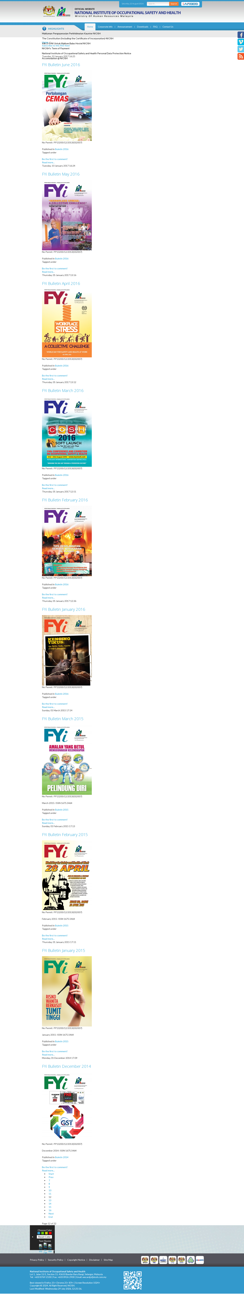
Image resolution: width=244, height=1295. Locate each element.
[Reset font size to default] (45, 1247)
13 (50, 1200)
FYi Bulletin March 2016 (62, 390)
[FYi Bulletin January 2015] (67, 991)
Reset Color (44, 1236)
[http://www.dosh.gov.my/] (182, 1259)
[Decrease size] (50, 1247)
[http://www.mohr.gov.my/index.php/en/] (172, 1259)
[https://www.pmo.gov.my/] (154, 1259)
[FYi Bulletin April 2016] (67, 323)
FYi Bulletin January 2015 (63, 950)
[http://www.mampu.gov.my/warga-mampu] (200, 1259)
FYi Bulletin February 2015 (65, 834)
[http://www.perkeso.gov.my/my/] (191, 1259)
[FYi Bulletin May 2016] (67, 214)
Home (90, 26)
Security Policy (55, 1260)
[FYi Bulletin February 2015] (67, 875)
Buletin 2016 (61, 149)
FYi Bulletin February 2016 (65, 500)
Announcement (125, 26)
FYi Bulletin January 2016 (63, 609)
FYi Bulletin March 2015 (62, 718)
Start (51, 1173)
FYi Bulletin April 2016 (61, 283)
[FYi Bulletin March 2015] (67, 759)
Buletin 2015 (61, 809)
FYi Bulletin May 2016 (61, 174)
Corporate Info (105, 26)
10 (50, 1190)
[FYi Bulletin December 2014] (67, 1107)
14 (50, 1203)
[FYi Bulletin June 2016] (67, 105)
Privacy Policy (37, 1260)
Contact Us (168, 26)
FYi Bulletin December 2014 (66, 1066)
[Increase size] (40, 1247)
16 (50, 1210)
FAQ (155, 26)
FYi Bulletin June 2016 (61, 64)
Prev (51, 1177)
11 (50, 1193)
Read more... (48, 162)
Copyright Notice (76, 1260)
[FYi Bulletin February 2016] (67, 540)
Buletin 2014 (61, 1157)
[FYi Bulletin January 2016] (67, 650)
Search (174, 3)
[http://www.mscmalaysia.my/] (163, 1259)
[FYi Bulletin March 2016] (67, 431)
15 (50, 1206)
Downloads (142, 26)
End (51, 1216)
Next (51, 1213)
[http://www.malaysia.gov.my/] (145, 1259)
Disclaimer (94, 1260)
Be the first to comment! (55, 159)
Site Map (108, 1260)
